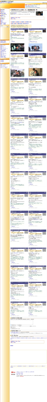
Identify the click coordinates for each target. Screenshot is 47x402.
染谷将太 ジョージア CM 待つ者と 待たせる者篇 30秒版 (37, 248)
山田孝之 (14, 288)
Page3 (19, 17)
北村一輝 (12, 35)
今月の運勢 (2, 61)
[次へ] (15, 18)
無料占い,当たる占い (3, 55)
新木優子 (12, 58)
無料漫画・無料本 (3, 56)
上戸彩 (35, 101)
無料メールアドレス (3, 47)
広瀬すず (32, 101)
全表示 (12, 23)
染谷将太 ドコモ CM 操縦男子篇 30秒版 (17, 53)
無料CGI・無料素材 (3, 49)
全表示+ (16, 23)
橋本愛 (18, 34)
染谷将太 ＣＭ (5, 1)
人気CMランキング (3, 22)
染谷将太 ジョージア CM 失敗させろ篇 (35, 302)
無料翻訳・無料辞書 (3, 57)
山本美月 (14, 102)
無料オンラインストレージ (4, 48)
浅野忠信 (15, 35)
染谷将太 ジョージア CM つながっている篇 (35, 282)
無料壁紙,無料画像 (3, 40)
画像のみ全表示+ (20, 23)
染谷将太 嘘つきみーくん (33, 55)
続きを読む (12, 65)
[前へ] (12, 18)
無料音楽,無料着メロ (3, 42)
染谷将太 (11, 345)
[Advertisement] (4, 33)
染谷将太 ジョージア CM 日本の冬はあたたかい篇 (36, 266)
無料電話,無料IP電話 (3, 51)
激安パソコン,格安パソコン (4, 64)
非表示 (24, 23)
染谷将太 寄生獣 (14, 30)
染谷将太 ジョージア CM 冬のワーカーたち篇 (18, 266)
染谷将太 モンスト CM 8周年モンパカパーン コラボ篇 (37, 171)
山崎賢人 (14, 176)
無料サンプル (2, 54)
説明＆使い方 (27, 23)
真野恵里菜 (20, 122)
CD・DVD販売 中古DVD (14, 333)
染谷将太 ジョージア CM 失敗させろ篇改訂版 (18, 302)
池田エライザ (17, 122)
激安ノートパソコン (3, 65)
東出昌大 (21, 34)
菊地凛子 (15, 13)
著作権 (20, 51)
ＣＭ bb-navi (2, 19)
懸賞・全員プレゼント (4, 53)
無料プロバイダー (3, 45)
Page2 (17, 17)
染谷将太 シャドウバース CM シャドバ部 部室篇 (18, 171)
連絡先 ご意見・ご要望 (19, 374)
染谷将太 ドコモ (14, 54)
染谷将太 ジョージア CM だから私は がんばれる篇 (18, 248)
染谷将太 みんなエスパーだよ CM (16, 115)
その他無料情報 (3, 50)
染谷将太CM (13, 17)
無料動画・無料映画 (3, 41)
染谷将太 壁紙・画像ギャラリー (16, 332)
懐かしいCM (35, 41)
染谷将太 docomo (32, 30)
